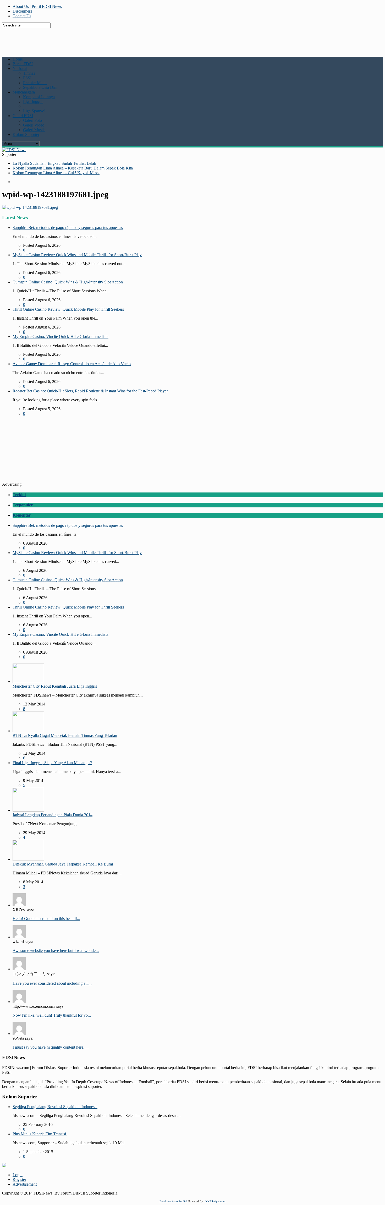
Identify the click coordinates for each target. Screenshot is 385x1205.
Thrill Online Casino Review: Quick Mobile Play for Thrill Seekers (68, 309)
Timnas (29, 73)
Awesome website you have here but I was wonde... (56, 950)
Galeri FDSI (23, 115)
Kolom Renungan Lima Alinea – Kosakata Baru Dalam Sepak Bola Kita (73, 168)
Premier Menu (35, 82)
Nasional (20, 68)
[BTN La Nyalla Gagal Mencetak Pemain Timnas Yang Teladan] (28, 731)
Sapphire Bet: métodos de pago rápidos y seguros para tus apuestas (68, 227)
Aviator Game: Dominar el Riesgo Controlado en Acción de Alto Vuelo (72, 364)
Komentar (22, 515)
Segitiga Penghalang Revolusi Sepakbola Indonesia (55, 1106)
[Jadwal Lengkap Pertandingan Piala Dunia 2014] (28, 810)
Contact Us (22, 16)
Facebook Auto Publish (174, 1201)
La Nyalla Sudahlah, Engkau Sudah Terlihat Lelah (54, 163)
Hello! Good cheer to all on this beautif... (46, 918)
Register (19, 1179)
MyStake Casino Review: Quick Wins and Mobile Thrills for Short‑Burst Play (77, 255)
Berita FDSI (23, 64)
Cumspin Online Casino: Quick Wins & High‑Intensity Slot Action (68, 282)
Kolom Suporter (26, 134)
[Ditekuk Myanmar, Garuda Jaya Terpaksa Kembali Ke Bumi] (28, 859)
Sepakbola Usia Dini (40, 87)
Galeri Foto (32, 120)
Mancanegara (24, 92)
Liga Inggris (33, 101)
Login (18, 1175)
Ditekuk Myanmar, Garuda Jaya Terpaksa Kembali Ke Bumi (63, 864)
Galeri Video (33, 125)
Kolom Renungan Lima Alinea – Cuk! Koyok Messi (56, 173)
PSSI (27, 78)
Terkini (19, 494)
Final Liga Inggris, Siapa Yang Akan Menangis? (52, 762)
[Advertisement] (129, 40)
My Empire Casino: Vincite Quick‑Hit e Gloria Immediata (60, 336)
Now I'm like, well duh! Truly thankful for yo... (52, 1015)
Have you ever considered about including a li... (52, 983)
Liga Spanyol (34, 111)
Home (18, 59)
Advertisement (25, 1184)
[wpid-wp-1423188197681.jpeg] (30, 207)
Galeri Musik (34, 130)
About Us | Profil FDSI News (37, 6)
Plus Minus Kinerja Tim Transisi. (40, 1134)
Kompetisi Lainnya (39, 97)
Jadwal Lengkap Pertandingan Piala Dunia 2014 (52, 815)
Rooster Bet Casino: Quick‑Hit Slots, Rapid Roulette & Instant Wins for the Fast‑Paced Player (90, 391)
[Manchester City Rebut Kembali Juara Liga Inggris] (28, 681)
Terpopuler (23, 505)
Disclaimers (22, 11)
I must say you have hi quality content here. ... (51, 1047)
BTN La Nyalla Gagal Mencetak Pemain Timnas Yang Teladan (65, 735)
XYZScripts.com (215, 1201)
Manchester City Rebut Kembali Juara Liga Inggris (55, 686)
